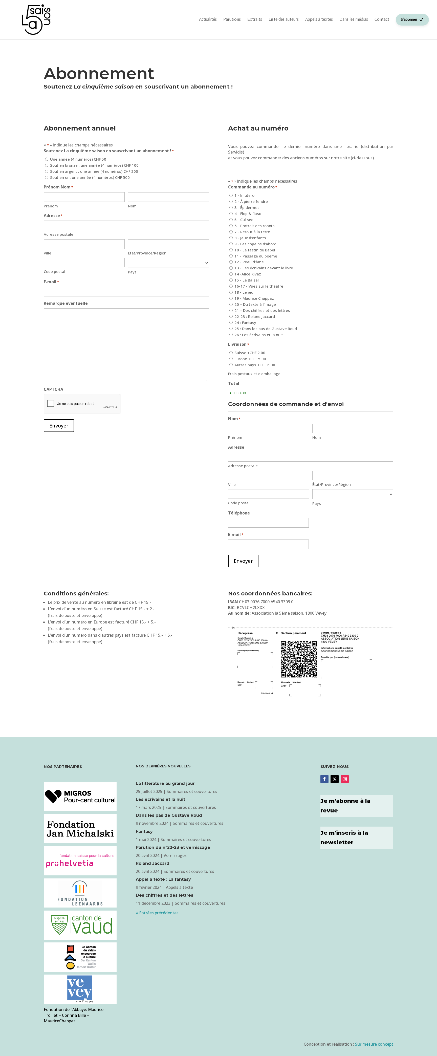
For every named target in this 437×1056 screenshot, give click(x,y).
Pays (132, 271)
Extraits (254, 19)
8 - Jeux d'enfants (250, 237)
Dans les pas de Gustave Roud (169, 815)
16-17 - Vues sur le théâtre (258, 286)
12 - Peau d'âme (249, 261)
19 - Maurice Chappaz (254, 298)
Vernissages (175, 855)
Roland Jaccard (152, 863)
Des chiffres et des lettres (164, 895)
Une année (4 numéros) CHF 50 (78, 159)
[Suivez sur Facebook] (324, 779)
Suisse (249, 352)
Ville (47, 252)
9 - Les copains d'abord (255, 243)
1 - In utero (244, 195)
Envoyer (59, 425)
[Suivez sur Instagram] (345, 779)
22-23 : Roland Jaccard (254, 316)
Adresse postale (58, 234)
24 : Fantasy (245, 322)
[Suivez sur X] (335, 779)
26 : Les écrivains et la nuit (258, 334)
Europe (250, 358)
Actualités (208, 19)
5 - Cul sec (243, 219)
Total (233, 383)
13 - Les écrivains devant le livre (263, 267)
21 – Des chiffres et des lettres (262, 310)
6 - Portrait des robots (254, 225)
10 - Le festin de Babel (254, 249)
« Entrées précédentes (157, 913)
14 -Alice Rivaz (247, 273)
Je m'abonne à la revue (345, 806)
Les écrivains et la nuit (160, 799)
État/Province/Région (147, 252)
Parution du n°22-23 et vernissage (173, 847)
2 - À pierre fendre (251, 201)
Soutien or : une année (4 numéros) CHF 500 (90, 177)
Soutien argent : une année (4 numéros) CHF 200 (94, 171)
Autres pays (254, 364)
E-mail (51, 282)
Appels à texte (179, 887)
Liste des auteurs (284, 19)
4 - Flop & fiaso (247, 213)
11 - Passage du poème (255, 255)
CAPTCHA (53, 389)
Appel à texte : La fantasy (163, 879)
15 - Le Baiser (246, 280)
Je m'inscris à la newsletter (344, 837)
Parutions (232, 19)
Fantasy (144, 831)
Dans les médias (353, 19)
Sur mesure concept (374, 1044)
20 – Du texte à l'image (255, 304)
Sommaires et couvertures (192, 791)
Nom (132, 205)
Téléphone (239, 513)
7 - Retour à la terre (252, 231)
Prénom (51, 205)
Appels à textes (319, 19)
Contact (382, 19)
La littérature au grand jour (165, 783)
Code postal (54, 271)
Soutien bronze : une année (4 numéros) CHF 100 (94, 165)
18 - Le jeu (243, 292)
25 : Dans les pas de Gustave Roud (265, 328)
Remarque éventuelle (66, 303)
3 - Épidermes (246, 207)
